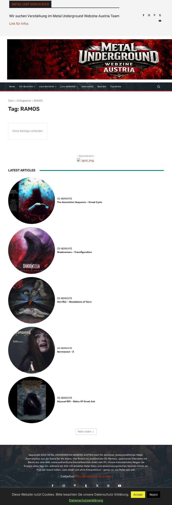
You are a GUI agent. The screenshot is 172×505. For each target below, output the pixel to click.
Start (11, 100)
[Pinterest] (154, 15)
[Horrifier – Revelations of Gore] (31, 300)
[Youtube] (160, 21)
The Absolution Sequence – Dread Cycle (79, 202)
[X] (160, 15)
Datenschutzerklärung (86, 500)
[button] (159, 87)
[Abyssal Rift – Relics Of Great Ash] (31, 400)
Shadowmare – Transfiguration (74, 252)
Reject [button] (154, 494)
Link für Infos (19, 24)
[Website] (108, 486)
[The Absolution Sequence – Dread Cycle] (31, 200)
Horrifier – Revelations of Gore (74, 302)
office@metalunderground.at (94, 476)
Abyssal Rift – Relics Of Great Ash (76, 401)
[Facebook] (143, 15)
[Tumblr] (86, 486)
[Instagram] (149, 15)
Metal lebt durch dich (30, 4)
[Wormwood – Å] (31, 350)
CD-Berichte (64, 199)
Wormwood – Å (65, 351)
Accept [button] (138, 494)
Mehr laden (84, 431)
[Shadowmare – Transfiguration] (31, 250)
